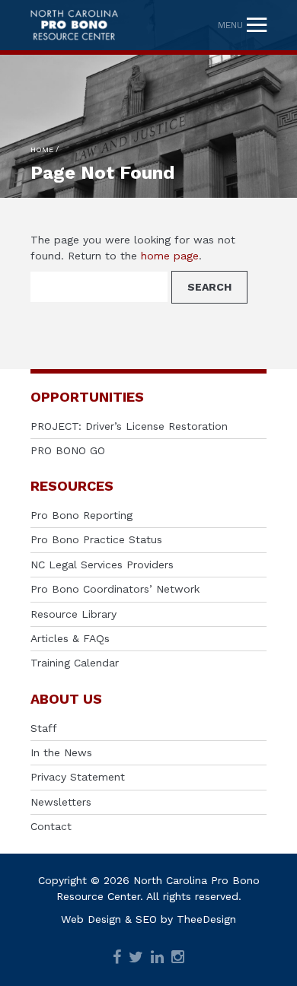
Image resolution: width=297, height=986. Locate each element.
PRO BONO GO (67, 450)
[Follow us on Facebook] (117, 958)
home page (170, 256)
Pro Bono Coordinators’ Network (115, 589)
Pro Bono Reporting (81, 515)
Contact (51, 826)
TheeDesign (206, 919)
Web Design (91, 919)
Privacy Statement (77, 777)
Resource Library (73, 614)
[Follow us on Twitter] (136, 958)
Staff (43, 728)
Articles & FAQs (70, 638)
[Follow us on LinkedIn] (157, 958)
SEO (146, 919)
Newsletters (60, 802)
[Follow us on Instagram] (177, 958)
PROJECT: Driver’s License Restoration (129, 426)
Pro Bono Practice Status (96, 539)
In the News (61, 752)
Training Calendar (74, 663)
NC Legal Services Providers (102, 564)
